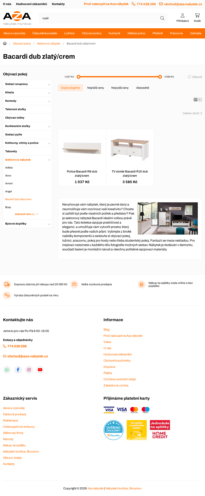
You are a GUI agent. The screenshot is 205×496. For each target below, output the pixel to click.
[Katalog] (195, 100)
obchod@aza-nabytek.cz (183, 4)
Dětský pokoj (136, 33)
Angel (8, 191)
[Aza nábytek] (17, 18)
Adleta (9, 167)
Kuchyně (114, 33)
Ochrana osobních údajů (120, 379)
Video (107, 342)
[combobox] (103, 18)
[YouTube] (40, 370)
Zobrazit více (25, 214)
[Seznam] (200, 100)
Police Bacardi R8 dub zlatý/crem (82, 173)
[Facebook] (18, 370)
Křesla (9, 92)
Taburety (11, 151)
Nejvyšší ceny (120, 87)
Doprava (109, 366)
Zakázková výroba (116, 385)
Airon (8, 175)
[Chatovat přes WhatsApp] (7, 370)
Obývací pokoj (91, 33)
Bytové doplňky (15, 223)
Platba (108, 373)
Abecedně (142, 87)
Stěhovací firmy (13, 433)
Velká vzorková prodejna (96, 284)
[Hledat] (162, 18)
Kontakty (58, 4)
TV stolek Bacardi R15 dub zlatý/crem (130, 173)
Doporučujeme (70, 87)
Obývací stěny (14, 117)
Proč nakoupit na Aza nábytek (106, 4)
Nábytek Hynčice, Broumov (21, 451)
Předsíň (158, 33)
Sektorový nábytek (48, 43)
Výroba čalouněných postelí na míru (36, 295)
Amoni (9, 183)
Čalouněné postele (44, 33)
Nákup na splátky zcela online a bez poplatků (171, 284)
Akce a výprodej (14, 33)
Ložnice (69, 33)
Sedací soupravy (16, 84)
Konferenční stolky (17, 126)
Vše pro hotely (12, 457)
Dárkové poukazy (14, 414)
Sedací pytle (13, 134)
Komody (10, 100)
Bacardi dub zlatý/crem (18, 199)
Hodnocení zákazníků (31, 4)
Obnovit (197, 77)
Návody (8, 439)
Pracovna (176, 33)
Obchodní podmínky (117, 360)
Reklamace (10, 420)
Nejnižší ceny (95, 87)
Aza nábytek (95, 488)
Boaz (8, 207)
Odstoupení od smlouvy (19, 426)
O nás (7, 4)
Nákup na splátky (14, 445)
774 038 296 (146, 4)
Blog (107, 329)
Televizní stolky (15, 109)
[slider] (78, 77)
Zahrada (195, 33)
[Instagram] (29, 370)
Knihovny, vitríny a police (21, 142)
